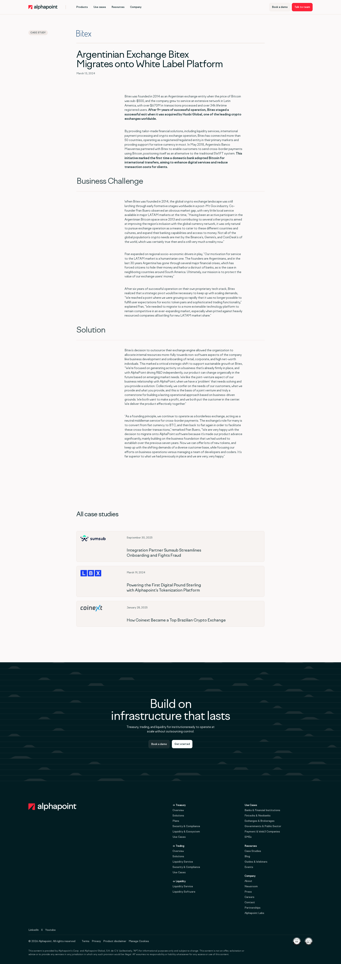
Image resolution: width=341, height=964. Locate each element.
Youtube (50, 929)
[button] (82, 7)
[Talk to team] (302, 7)
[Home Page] (43, 7)
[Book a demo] (279, 7)
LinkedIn (33, 929)
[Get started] (182, 744)
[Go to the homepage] (52, 807)
